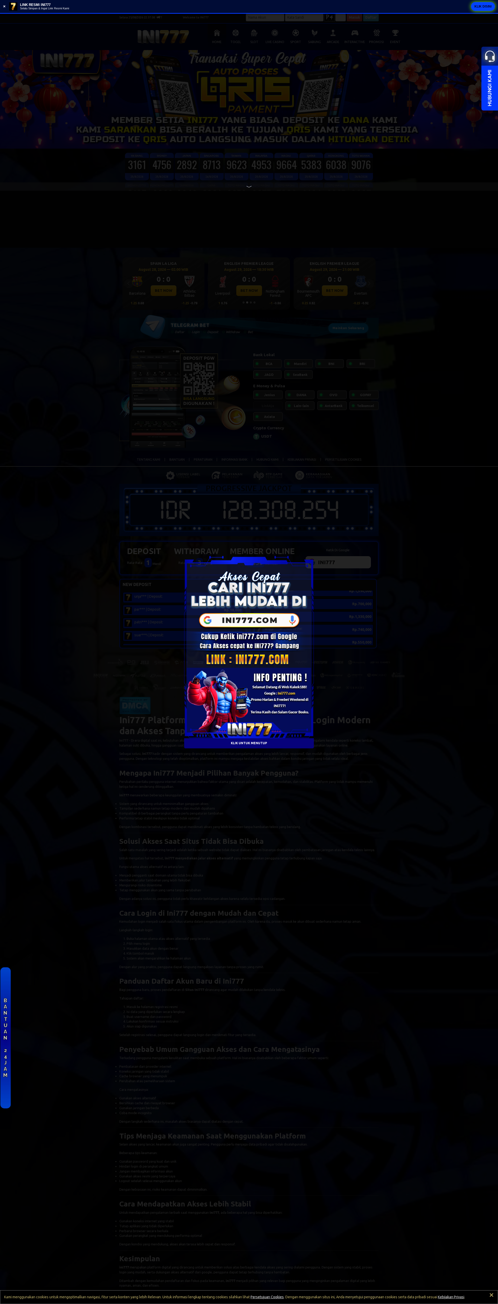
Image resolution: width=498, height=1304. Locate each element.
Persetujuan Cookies (267, 1297)
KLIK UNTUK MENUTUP (249, 743)
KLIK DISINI (483, 6)
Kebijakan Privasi (451, 1297)
